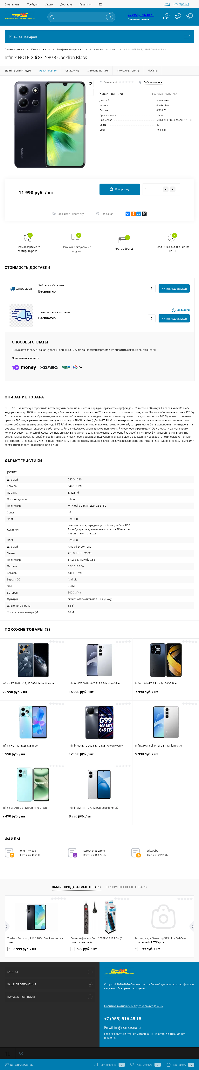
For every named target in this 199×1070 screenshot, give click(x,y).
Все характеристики (164, 93)
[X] (144, 214)
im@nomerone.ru (127, 1028)
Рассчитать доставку (70, 213)
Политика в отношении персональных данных (133, 1006)
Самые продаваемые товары (76, 887)
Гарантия (85, 4)
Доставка (66, 4)
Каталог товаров (23, 37)
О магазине (12, 4)
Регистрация (181, 4)
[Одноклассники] (133, 214)
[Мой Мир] (138, 214)
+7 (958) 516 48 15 (141, 15)
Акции (49, 4)
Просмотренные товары (126, 887)
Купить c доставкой (174, 288)
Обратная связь (21, 1064)
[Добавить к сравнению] (90, 92)
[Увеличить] (50, 124)
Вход (167, 4)
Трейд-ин (32, 4)
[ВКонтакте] (128, 214)
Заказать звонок (138, 19)
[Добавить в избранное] (90, 83)
